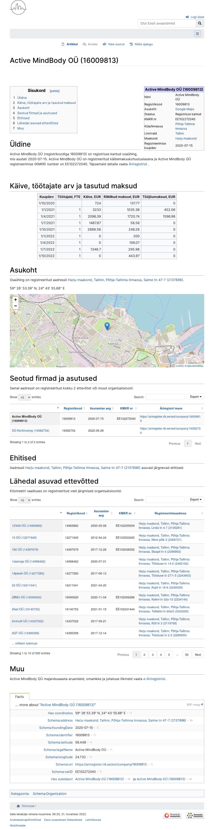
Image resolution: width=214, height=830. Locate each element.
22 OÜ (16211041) (24, 585)
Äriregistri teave (171, 408)
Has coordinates (60, 713)
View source (116, 44)
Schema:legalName (58, 750)
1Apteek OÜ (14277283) (28, 573)
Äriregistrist (138, 164)
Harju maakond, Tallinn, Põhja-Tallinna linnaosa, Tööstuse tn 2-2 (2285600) (164, 633)
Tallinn (179, 133)
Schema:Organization (49, 793)
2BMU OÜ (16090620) (27, 597)
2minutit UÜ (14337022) (28, 621)
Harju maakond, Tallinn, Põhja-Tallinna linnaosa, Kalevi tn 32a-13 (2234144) (164, 597)
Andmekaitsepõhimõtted (25, 819)
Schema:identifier (59, 735)
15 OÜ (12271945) (24, 537)
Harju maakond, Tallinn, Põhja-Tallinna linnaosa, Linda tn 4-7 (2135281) (164, 525)
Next (198, 443)
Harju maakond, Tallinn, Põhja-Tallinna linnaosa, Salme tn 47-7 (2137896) (125, 280)
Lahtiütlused (93, 819)
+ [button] (15, 299)
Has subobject (62, 779)
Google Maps (184, 109)
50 (187, 654)
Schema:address (60, 720)
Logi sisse (197, 17)
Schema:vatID (62, 772)
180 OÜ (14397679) (25, 549)
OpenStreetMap (195, 365)
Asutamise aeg (100, 408)
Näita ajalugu (144, 44)
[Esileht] (18, 7)
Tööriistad (28, 806)
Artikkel (72, 44)
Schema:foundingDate (56, 728)
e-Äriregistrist (154, 679)
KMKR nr (126, 408)
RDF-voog (193, 704)
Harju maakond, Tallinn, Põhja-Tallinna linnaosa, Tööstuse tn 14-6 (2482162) (164, 561)
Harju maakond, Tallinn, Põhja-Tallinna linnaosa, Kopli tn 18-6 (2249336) (164, 585)
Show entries (25, 397)
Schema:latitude (60, 742)
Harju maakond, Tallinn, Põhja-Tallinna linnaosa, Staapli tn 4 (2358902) (164, 549)
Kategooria (19, 793)
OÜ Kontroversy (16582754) (30, 430)
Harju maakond (186, 138)
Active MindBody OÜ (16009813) (67, 705)
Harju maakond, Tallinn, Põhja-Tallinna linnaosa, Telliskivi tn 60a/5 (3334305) (164, 609)
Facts (19, 696)
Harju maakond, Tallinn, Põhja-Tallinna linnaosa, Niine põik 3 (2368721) (164, 537)
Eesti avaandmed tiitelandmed (63, 819)
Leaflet (179, 365)
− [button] (15, 306)
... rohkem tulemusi (24, 643)
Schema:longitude (59, 757)
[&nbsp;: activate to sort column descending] (35, 408)
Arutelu (93, 44)
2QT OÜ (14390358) (25, 633)
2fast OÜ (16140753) (26, 609)
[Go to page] (200, 23)
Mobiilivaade (17, 825)
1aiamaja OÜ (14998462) (29, 561)
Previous (174, 443)
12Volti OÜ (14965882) (27, 525)
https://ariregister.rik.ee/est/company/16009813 (111, 764)
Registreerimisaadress (170, 513)
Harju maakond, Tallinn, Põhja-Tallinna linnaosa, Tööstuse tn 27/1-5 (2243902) (165, 573)
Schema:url (64, 764)
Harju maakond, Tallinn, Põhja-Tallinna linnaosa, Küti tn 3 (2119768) (164, 621)
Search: (139, 397)
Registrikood (73, 408)
